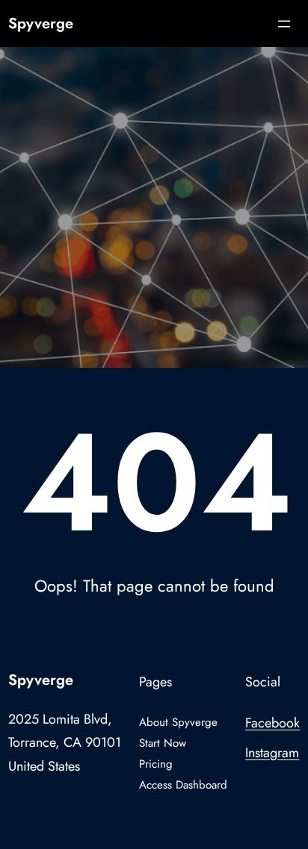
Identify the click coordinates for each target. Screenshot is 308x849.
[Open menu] (284, 24)
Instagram (272, 752)
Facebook (272, 723)
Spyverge (40, 23)
